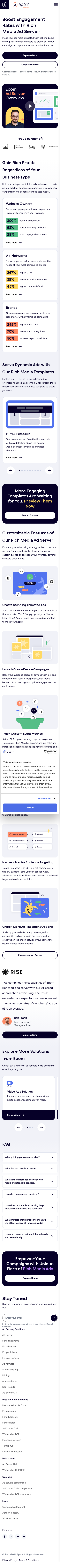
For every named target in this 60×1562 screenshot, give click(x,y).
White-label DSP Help (13, 1470)
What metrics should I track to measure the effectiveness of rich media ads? (25, 1221)
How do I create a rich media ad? (22, 1194)
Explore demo (30, 55)
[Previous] (11, 470)
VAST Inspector (10, 1518)
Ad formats (8, 1363)
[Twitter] (11, 1536)
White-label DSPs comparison (17, 1494)
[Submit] (54, 1318)
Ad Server (7, 1335)
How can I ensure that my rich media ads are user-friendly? (26, 1236)
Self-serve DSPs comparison (17, 1488)
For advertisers (9, 1346)
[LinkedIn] (17, 1536)
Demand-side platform (14, 1405)
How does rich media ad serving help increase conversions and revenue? (24, 1207)
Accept (30, 807)
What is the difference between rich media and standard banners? (24, 1181)
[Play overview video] (30, 106)
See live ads (8, 1387)
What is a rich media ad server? (21, 1168)
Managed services (11, 1440)
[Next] (49, 470)
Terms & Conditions (29, 1560)
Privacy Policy (37, 1324)
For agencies (9, 1411)
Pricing (5, 1375)
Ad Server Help (10, 1464)
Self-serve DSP (10, 1428)
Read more (11, 242)
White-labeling (10, 1369)
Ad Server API (9, 1392)
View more (11, 457)
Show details (44, 798)
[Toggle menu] (56, 5)
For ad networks (10, 1340)
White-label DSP (11, 1434)
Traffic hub (8, 1445)
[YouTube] (24, 1536)
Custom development (13, 1507)
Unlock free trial (30, 64)
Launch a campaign (12, 1451)
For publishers (9, 1352)
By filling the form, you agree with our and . (27, 1325)
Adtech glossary (10, 1512)
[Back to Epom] (4, 4)
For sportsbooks (10, 1358)
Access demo (9, 1381)
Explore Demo (30, 1278)
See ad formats (30, 515)
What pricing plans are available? (22, 1157)
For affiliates (8, 1422)
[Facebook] (4, 1536)
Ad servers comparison (14, 1482)
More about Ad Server (30, 955)
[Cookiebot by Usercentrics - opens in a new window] (44, 752)
